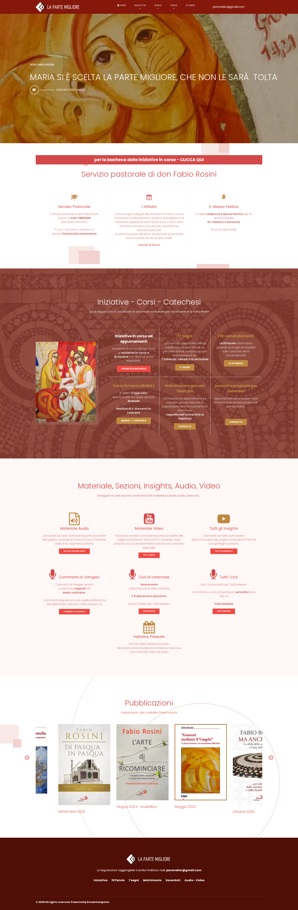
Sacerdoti (173, 880)
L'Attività (149, 206)
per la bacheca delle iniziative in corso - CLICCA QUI (149, 160)
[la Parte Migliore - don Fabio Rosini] (58, 7)
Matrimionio (152, 880)
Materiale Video (149, 528)
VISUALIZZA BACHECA (133, 368)
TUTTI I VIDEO (149, 555)
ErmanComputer (98, 902)
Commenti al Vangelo (79, 577)
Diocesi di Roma (149, 245)
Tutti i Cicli (228, 577)
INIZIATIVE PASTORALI (70, 90)
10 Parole (118, 880)
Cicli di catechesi (153, 577)
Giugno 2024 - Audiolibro (114, 806)
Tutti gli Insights (224, 528)
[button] (27, 758)
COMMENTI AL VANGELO (74, 611)
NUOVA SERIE (149, 611)
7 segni (134, 880)
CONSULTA (184, 426)
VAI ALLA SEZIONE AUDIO (74, 551)
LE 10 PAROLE (236, 363)
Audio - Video (195, 880)
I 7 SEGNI (185, 367)
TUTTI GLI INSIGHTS (224, 551)
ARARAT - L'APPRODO (133, 420)
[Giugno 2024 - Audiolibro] (120, 762)
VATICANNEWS (224, 611)
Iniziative (100, 880)
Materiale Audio (74, 528)
